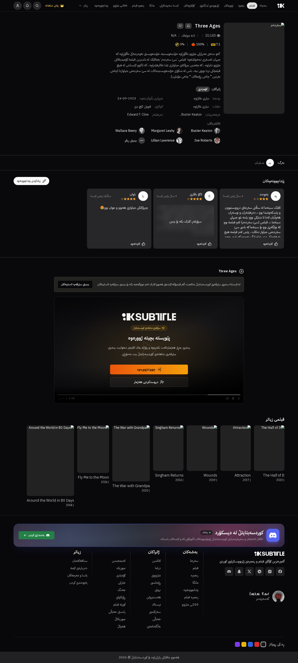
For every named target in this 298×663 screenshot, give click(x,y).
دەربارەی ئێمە (78, 568)
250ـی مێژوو (120, 5)
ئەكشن (156, 560)
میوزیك (120, 568)
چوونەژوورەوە (146, 369)
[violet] (237, 644)
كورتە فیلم (119, 604)
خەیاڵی (156, 619)
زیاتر (86, 5)
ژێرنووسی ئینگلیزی (209, 5)
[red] (256, 644)
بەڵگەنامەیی (154, 626)
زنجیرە (241, 5)
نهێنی (158, 589)
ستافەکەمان (79, 560)
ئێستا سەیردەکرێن (169, 5)
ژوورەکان (228, 5)
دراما (158, 568)
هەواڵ (121, 626)
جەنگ (121, 589)
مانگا (152, 5)
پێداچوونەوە (101, 5)
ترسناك (156, 604)
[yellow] (243, 644)
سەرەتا (263, 5)
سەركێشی (155, 611)
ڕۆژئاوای (120, 597)
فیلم (252, 5)
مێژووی (156, 575)
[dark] (263, 644)
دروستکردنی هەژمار (146, 382)
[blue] (250, 644)
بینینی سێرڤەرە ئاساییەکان (75, 284)
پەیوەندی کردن (78, 582)
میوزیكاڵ (120, 619)
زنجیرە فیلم (138, 5)
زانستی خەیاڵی (116, 611)
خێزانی (121, 582)
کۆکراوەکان (189, 5)
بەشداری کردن (36, 535)
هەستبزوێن (154, 597)
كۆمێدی (120, 575)
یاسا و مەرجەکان (77, 575)
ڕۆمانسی (155, 582)
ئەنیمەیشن (118, 560)
